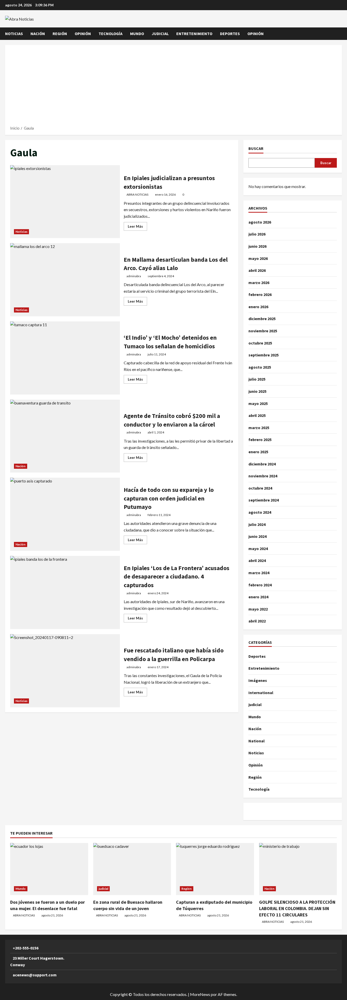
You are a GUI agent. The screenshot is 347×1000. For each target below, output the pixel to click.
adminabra (134, 276)
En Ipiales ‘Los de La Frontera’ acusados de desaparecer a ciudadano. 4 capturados (65, 592)
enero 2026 (258, 306)
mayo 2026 (258, 258)
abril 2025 (257, 415)
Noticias (14, 33)
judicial (160, 33)
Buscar (255, 148)
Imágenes (257, 680)
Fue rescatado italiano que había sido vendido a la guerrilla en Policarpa (65, 670)
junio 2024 (257, 536)
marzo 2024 (258, 572)
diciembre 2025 (262, 318)
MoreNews (200, 994)
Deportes (230, 33)
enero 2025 (258, 451)
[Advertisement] (173, 86)
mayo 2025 (258, 403)
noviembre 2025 (262, 330)
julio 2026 (256, 234)
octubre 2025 (260, 343)
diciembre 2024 (262, 463)
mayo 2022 (258, 609)
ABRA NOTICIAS (137, 194)
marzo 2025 (258, 427)
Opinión (83, 33)
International (260, 692)
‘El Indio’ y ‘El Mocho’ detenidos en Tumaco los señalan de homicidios (65, 358)
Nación (37, 33)
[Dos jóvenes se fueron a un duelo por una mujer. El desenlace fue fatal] (49, 869)
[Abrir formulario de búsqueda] (340, 34)
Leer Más (137, 227)
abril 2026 (257, 270)
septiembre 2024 (263, 500)
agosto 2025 (259, 367)
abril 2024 (257, 560)
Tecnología (110, 33)
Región (60, 33)
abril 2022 (257, 620)
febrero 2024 (260, 584)
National (256, 740)
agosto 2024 (259, 512)
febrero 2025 (260, 439)
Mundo (137, 33)
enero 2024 (258, 596)
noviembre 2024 (262, 475)
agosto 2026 (259, 222)
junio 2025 (257, 391)
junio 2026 (257, 246)
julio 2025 (256, 379)
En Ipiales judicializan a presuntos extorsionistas (65, 201)
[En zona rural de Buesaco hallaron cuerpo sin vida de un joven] (132, 869)
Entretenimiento (194, 33)
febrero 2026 (260, 294)
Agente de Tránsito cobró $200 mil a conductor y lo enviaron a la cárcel (65, 436)
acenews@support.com (35, 974)
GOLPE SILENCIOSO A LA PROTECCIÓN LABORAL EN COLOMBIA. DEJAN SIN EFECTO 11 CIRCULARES (297, 908)
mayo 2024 (258, 548)
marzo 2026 (258, 282)
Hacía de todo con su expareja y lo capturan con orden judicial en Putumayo (65, 514)
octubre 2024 (260, 488)
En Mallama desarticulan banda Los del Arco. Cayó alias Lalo (65, 279)
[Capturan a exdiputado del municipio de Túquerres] (215, 869)
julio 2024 (256, 524)
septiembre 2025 (263, 354)
